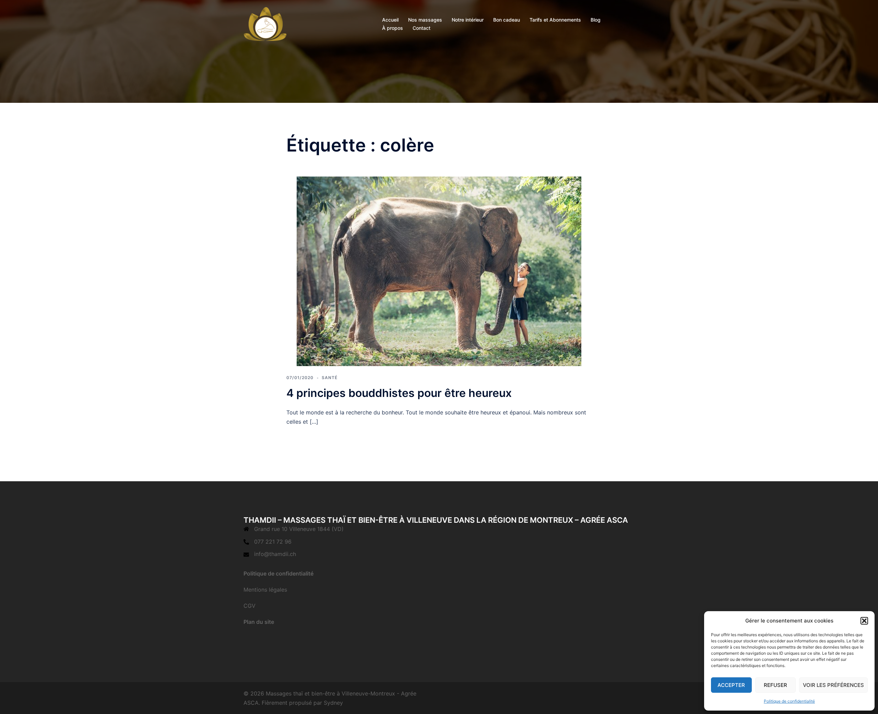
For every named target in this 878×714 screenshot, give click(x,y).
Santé (329, 377)
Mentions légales (265, 589)
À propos (392, 28)
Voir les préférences (833, 685)
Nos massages (425, 20)
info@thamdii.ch (275, 553)
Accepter (731, 685)
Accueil (390, 20)
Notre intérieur (468, 20)
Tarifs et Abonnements (555, 20)
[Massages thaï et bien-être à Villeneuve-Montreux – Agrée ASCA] (265, 23)
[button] (864, 620)
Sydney (333, 702)
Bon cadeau (506, 20)
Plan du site (259, 621)
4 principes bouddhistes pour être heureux (399, 393)
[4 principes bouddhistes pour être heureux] (439, 270)
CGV (250, 605)
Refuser (775, 685)
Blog (596, 20)
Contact (421, 28)
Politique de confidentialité (789, 701)
